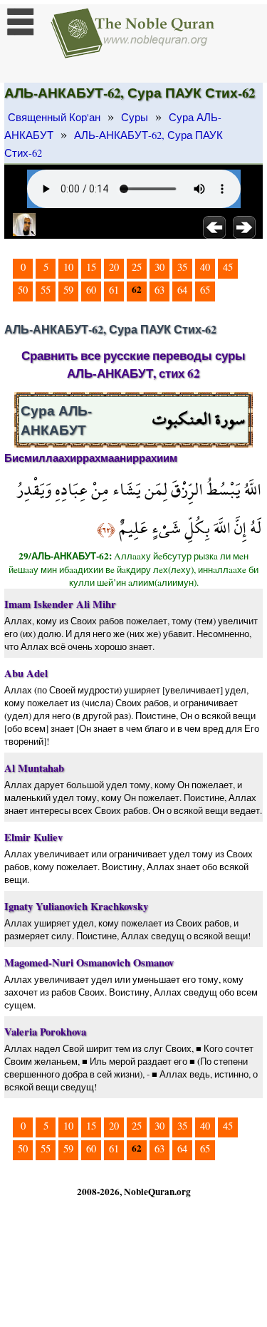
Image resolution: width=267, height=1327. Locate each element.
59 (68, 289)
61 (114, 289)
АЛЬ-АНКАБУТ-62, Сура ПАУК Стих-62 (113, 144)
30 (159, 267)
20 (114, 267)
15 (91, 267)
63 (159, 289)
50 (23, 289)
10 (68, 267)
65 (205, 289)
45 (228, 267)
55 (46, 289)
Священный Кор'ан (54, 117)
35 (182, 267)
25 (137, 267)
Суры (134, 117)
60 (91, 289)
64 (182, 289)
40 (205, 267)
